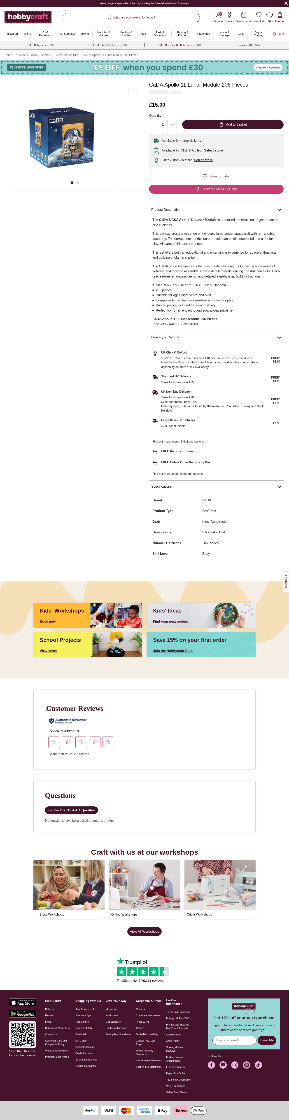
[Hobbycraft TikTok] (258, 1065)
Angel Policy (172, 1041)
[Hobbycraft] (28, 18)
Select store (213, 150)
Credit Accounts (84, 1053)
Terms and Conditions (178, 1012)
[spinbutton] (163, 124)
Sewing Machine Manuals (175, 1049)
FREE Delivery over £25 (40, 45)
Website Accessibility (56, 1050)
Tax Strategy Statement (149, 1060)
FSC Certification (175, 1067)
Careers (140, 1009)
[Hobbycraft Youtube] (223, 1065)
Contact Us (51, 1034)
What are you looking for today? (134, 17)
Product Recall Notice (57, 1057)
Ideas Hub (111, 1009)
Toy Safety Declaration (178, 1079)
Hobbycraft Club (84, 1028)
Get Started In (113, 1021)
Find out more (161, 441)
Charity (140, 1028)
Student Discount (84, 1047)
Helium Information (85, 1066)
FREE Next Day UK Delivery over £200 (179, 45)
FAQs (48, 1021)
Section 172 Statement (148, 1066)
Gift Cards (81, 1040)
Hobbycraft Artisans (116, 1028)
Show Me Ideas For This (219, 189)
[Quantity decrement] (153, 124)
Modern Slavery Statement (144, 1052)
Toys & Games (40, 55)
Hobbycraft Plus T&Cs (178, 1018)
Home (8, 55)
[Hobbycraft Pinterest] (246, 1065)
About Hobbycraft (85, 1009)
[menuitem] (11, 34)
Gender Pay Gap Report (145, 1042)
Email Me (267, 1040)
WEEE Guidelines (175, 1086)
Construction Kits (67, 55)
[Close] (286, 3)
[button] (62, 137)
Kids (22, 55)
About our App (83, 1015)
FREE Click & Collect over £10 (110, 45)
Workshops (112, 1015)
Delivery (49, 1009)
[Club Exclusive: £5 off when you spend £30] (144, 67)
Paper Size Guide (175, 1073)
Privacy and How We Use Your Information (177, 1026)
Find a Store (82, 1021)
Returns (49, 1015)
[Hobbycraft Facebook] (211, 1065)
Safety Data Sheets (176, 1092)
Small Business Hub (86, 1059)
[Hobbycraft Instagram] (234, 1065)
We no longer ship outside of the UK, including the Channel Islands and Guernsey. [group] (144, 3)
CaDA (206, 500)
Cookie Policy (173, 1034)
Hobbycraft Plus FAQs (57, 1028)
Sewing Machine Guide (118, 1034)
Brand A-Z (80, 1034)
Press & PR (142, 1021)
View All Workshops (144, 931)
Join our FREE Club (249, 45)
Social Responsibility (147, 1034)
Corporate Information (148, 1015)
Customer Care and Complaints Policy (56, 1042)
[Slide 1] (72, 182)
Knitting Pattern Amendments (174, 1059)
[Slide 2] (78, 182)
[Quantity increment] (172, 124)
